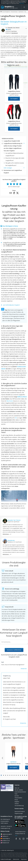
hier (16, 835)
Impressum (24, 859)
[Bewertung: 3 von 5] (14, 184)
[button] (1, 775)
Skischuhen (10, 401)
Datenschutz (16, 859)
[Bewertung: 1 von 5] (7, 184)
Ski (16, 418)
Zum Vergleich (14, 98)
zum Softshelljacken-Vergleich (11, 305)
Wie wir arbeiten (19, 790)
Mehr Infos (22, 3)
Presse (16, 799)
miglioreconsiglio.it (7, 834)
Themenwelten (18, 797)
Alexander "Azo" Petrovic (14, 520)
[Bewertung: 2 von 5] (11, 184)
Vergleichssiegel (19, 813)
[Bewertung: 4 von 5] (17, 184)
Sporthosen (21, 11)
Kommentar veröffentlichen (14, 650)
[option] (14, 757)
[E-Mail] (10, 193)
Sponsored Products (20, 811)
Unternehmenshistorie (20, 792)
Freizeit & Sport (14, 11)
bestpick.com (5, 842)
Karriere (17, 795)
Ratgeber (17, 801)
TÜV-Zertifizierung (19, 805)
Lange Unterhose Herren (13, 763)
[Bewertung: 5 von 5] (20, 184)
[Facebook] (14, 193)
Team (16, 794)
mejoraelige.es (6, 838)
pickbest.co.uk (6, 840)
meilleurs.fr (5, 836)
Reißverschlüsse (22, 397)
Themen (17, 803)
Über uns (17, 788)
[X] (17, 193)
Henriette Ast (11, 540)
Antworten (24, 668)
